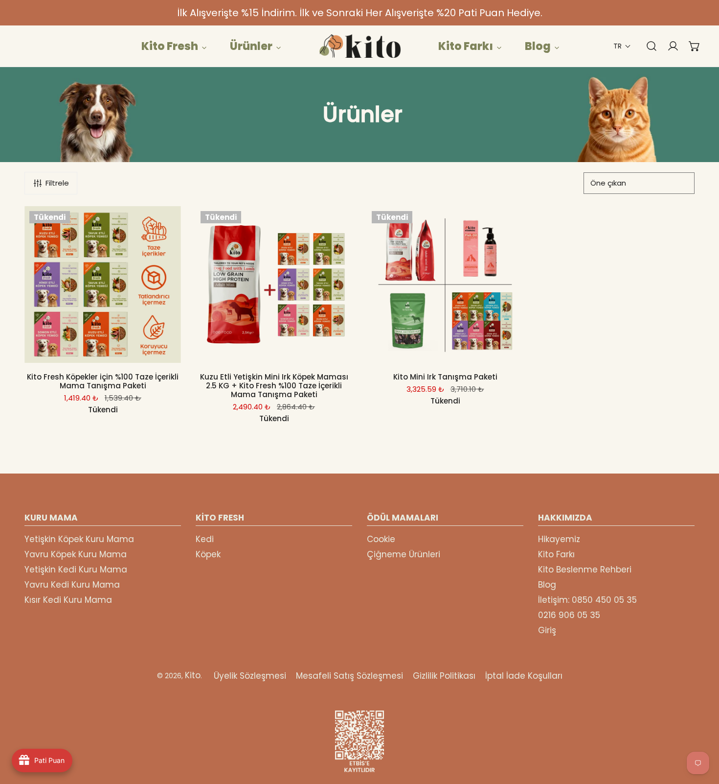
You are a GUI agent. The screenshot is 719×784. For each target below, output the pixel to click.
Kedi (205, 539)
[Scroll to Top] (701, 732)
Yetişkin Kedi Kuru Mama (75, 569)
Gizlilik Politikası (444, 675)
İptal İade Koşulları (523, 675)
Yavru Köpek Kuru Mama (75, 554)
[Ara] (646, 46)
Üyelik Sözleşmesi (250, 675)
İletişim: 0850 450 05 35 (587, 600)
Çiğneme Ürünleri (403, 554)
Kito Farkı (556, 554)
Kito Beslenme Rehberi (584, 569)
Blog (547, 585)
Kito (193, 675)
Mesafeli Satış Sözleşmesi (349, 675)
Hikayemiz (559, 539)
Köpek (208, 554)
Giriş (547, 630)
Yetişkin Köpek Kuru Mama (79, 539)
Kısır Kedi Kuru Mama (68, 600)
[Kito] (359, 46)
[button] (622, 46)
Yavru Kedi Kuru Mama (72, 585)
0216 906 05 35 (569, 615)
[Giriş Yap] (668, 46)
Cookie (381, 539)
